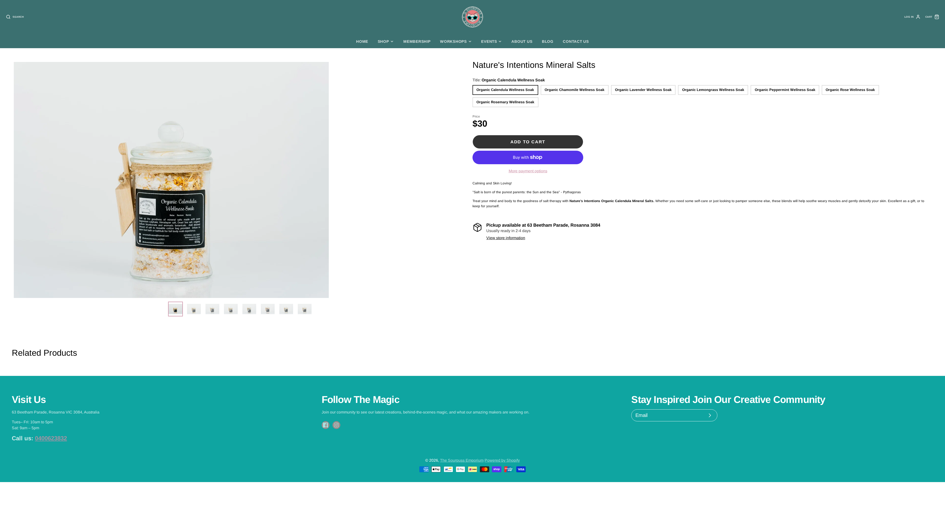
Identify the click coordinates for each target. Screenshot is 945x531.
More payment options (528, 171)
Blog (547, 41)
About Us (521, 41)
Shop (383, 41)
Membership (417, 41)
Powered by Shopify (502, 460)
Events (489, 41)
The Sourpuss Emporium (462, 460)
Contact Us (576, 41)
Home (362, 41)
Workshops (453, 41)
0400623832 (51, 438)
